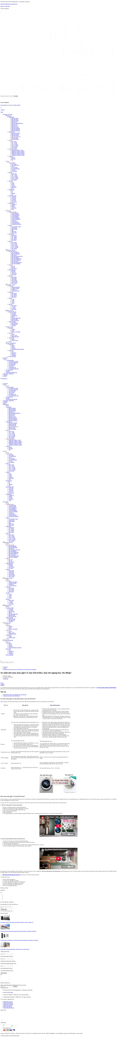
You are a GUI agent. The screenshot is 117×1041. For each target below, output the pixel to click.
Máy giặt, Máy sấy (11, 250)
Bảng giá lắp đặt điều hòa (8, 1007)
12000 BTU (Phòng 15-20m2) (17, 151)
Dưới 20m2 (13, 352)
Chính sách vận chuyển (8, 1004)
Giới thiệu (5, 374)
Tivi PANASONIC (15, 168)
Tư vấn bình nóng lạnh (13, 368)
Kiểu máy (11, 264)
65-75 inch (13, 200)
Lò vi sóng (13, 313)
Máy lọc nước (10, 326)
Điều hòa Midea (14, 118)
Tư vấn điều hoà (12, 363)
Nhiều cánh (13, 231)
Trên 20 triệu (14, 147)
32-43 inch (13, 197)
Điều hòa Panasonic (15, 128)
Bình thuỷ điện (14, 319)
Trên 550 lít (13, 240)
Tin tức (4, 359)
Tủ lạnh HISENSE (15, 215)
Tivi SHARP (14, 171)
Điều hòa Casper (15, 127)
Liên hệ (4, 376)
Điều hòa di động (15, 139)
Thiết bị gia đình (12, 321)
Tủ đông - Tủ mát (11, 284)
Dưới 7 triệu (14, 141)
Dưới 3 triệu (14, 305)
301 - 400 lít (14, 237)
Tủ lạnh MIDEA (15, 216)
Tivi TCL (13, 170)
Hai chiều (13, 158)
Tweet (2, 682)
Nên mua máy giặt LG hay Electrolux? (11, 695)
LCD (12, 182)
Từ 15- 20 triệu (14, 146)
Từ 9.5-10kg (14, 273)
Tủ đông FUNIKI (15, 288)
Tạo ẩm (13, 346)
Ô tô (12, 351)
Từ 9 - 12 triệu (14, 144)
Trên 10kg (13, 274)
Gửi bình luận (3, 909)
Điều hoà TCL (14, 125)
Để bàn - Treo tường (15, 331)
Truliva (12, 339)
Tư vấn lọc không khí (13, 362)
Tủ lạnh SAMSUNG (15, 219)
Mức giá (10, 140)
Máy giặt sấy (14, 268)
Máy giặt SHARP (15, 252)
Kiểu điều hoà (12, 131)
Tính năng (11, 156)
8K (12, 190)
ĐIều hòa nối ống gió (16, 136)
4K (12, 192)
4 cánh (12, 303)
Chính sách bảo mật (7, 1006)
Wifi (12, 160)
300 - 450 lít (14, 295)
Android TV (14, 204)
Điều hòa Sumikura (15, 129)
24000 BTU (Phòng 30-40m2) (17, 153)
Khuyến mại (4, 378)
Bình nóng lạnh (14, 323)
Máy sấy (13, 267)
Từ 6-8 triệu (14, 279)
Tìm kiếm (16, 96)
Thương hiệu (11, 117)
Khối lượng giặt (12, 269)
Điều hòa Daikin (14, 120)
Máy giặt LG (14, 255)
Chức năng (11, 333)
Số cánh (10, 298)
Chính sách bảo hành (7, 1005)
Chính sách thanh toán (8, 1002)
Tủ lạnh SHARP (15, 213)
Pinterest (2, 685)
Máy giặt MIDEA (15, 257)
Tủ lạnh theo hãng (12, 212)
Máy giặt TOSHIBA (15, 263)
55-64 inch (13, 199)
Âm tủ (12, 330)
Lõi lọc (10, 341)
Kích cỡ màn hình (12, 195)
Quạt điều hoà (14, 324)
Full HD (13, 193)
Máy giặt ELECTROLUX (17, 256)
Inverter (13, 157)
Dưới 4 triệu (14, 277)
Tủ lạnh (9, 210)
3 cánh (12, 301)
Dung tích (11, 292)
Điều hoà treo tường (15, 133)
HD (12, 194)
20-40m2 (13, 354)
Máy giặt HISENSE (15, 253)
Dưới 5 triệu (14, 173)
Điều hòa (9, 115)
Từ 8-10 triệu (14, 280)
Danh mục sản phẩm (7, 114)
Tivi (8, 161)
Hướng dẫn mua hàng (8, 1001)
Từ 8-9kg (13, 272)
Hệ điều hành (11, 203)
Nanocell (13, 186)
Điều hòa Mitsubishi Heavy (17, 123)
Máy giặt (13, 266)
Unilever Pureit (14, 340)
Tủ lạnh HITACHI (15, 223)
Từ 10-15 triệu (14, 282)
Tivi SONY (13, 164)
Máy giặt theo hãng (13, 251)
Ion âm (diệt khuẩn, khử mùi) (17, 349)
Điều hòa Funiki (14, 119)
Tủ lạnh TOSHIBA (15, 218)
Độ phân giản (11, 189)
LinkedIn (2, 684)
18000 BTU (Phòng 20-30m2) (17, 152)
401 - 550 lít (14, 238)
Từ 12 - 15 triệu (14, 246)
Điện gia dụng (10, 310)
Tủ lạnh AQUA (14, 221)
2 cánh (12, 300)
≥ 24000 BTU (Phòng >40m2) (18, 155)
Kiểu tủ (10, 225)
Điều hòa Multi (14, 138)
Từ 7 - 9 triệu (14, 142)
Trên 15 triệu (14, 283)
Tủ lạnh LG (13, 220)
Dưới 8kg (13, 271)
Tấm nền (10, 181)
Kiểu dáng (11, 328)
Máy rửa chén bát (15, 320)
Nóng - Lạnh (14, 335)
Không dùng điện (15, 336)
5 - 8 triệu (13, 308)
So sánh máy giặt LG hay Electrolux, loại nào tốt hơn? (14, 694)
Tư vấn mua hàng (10, 360)
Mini (12, 230)
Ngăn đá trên (14, 227)
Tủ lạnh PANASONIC (16, 224)
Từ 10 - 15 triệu (14, 177)
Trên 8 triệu (13, 309)
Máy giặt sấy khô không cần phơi (11, 874)
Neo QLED (13, 187)
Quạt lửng (13, 325)
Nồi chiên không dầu (15, 318)
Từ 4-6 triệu (14, 278)
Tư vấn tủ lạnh (12, 365)
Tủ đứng (13, 329)
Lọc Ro (13, 334)
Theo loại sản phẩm (13, 149)
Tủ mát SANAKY (15, 290)
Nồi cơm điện (14, 315)
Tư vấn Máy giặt (12, 367)
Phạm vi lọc (11, 350)
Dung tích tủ (11, 234)
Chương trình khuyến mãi (11, 372)
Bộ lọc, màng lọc (12, 356)
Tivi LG (13, 166)
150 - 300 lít (14, 236)
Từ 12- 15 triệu (14, 145)
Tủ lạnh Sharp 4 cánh (16, 226)
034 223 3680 (3, 105)
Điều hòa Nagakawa (15, 130)
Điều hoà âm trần (15, 135)
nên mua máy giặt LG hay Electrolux (107, 687)
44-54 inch (13, 198)
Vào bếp (8, 371)
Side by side (14, 232)
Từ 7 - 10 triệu (14, 176)
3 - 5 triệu (13, 306)
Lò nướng (13, 314)
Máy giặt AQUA (15, 261)
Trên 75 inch (14, 201)
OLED (12, 183)
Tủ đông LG (14, 289)
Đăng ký (15, 986)
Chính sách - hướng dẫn (8, 373)
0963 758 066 (17, 105)
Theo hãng (11, 286)
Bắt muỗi (13, 348)
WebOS (13, 205)
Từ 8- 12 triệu (14, 245)
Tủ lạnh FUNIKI (15, 214)
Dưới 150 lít (14, 235)
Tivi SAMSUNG (15, 165)
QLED (12, 184)
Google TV (13, 208)
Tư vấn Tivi (11, 366)
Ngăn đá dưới (14, 229)
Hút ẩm (13, 345)
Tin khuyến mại (9, 370)
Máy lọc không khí (11, 343)
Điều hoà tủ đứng (15, 134)
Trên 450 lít (13, 297)
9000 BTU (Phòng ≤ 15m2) (17, 150)
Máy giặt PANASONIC (16, 262)
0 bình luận (5, 678)
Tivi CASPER (14, 167)
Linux (12, 209)
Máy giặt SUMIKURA (16, 258)
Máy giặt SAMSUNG (16, 260)
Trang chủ (5, 357)
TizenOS (13, 206)
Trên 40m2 (13, 355)
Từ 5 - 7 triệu (14, 175)
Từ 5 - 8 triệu (14, 243)
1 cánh (12, 299)
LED (12, 188)
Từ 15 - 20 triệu (14, 178)
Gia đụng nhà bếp (12, 311)
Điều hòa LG (14, 122)
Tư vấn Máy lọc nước (13, 361)
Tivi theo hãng (12, 162)
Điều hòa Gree (14, 124)
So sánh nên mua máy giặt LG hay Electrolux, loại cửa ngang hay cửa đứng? (19, 669)
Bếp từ (12, 316)
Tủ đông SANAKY (15, 287)
